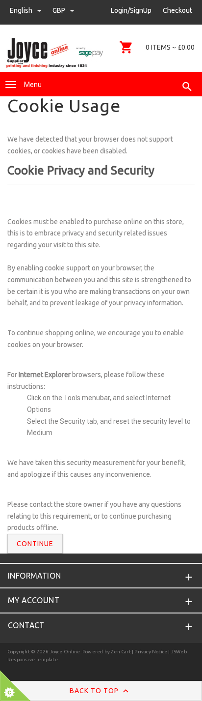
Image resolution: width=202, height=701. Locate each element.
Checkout (177, 10)
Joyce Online (65, 651)
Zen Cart (121, 651)
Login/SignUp (131, 10)
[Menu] (11, 84)
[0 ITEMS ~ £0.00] (126, 47)
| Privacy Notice (149, 651)
